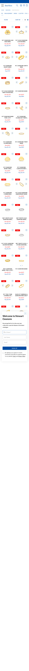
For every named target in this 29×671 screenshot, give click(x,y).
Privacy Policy (21, 356)
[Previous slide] (16, 31)
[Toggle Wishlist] (12, 27)
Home (2, 10)
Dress (15, 13)
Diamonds (8, 10)
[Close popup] (25, 313)
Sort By (17, 19)
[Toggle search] (17, 5)
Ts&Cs (14, 356)
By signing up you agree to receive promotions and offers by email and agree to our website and (15, 354)
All (2, 13)
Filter (6, 19)
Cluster (20, 13)
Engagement (8, 13)
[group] (14, 1)
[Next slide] (26, 31)
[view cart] (27, 5)
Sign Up (14, 348)
